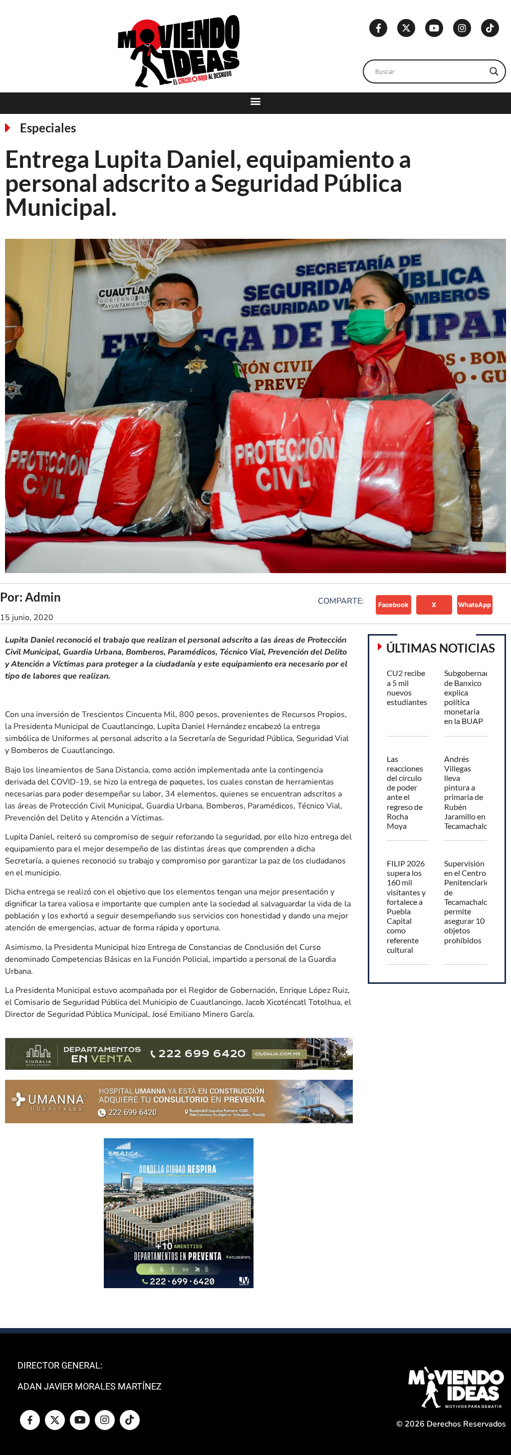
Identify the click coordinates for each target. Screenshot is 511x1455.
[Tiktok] (490, 28)
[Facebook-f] (378, 28)
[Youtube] (434, 28)
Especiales (48, 127)
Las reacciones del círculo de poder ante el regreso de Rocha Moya (405, 792)
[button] (256, 100)
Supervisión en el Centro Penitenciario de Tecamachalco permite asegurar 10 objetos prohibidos (468, 901)
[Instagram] (462, 28)
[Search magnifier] (494, 71)
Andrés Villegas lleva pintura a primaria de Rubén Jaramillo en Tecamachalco (468, 792)
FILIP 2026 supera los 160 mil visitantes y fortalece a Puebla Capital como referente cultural (406, 906)
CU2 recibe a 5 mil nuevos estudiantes (407, 687)
